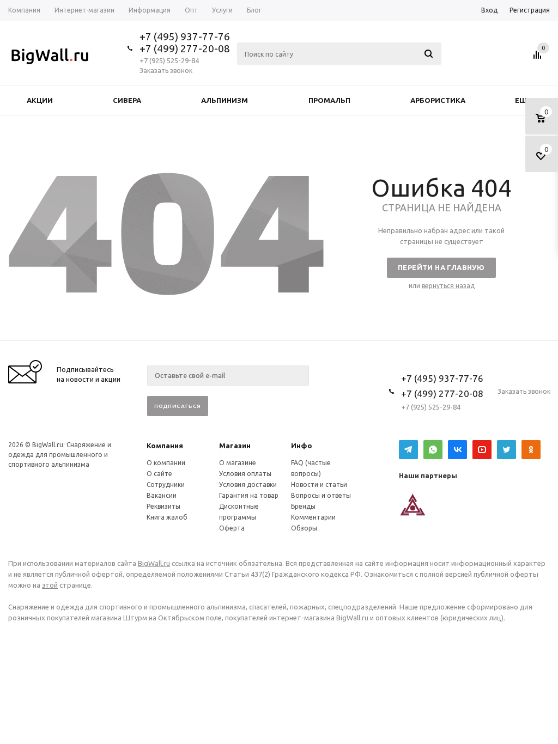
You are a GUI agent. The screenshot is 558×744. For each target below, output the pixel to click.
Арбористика (437, 100)
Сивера (127, 100)
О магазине (237, 462)
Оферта (232, 528)
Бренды (303, 506)
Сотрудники (166, 484)
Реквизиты (163, 506)
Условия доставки (248, 484)
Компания (165, 445)
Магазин (235, 445)
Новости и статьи (319, 484)
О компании (166, 462)
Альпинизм (224, 100)
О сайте (159, 473)
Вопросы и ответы (321, 495)
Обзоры (304, 528)
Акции (40, 100)
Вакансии (162, 495)
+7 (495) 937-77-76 (185, 36)
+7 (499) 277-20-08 (185, 48)
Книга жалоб (167, 517)
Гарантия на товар (248, 495)
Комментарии (313, 517)
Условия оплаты (245, 473)
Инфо (301, 445)
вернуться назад (448, 285)
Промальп (329, 100)
